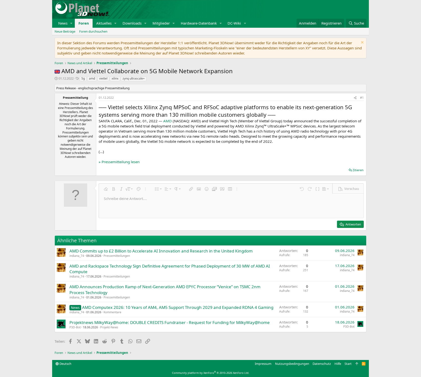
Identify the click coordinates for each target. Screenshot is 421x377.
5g (83, 78)
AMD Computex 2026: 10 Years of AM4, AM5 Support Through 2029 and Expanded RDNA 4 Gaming (177, 307)
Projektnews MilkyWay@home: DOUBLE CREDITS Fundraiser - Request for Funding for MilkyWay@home (169, 322)
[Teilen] (355, 98)
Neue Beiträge (65, 31)
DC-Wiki (234, 23)
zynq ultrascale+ (134, 78)
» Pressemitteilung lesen (119, 161)
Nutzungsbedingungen (292, 363)
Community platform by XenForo (210, 373)
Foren (83, 23)
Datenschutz (322, 363)
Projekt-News (109, 327)
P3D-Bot (75, 327)
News (62, 23)
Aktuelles (104, 23)
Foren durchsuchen (93, 31)
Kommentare (112, 312)
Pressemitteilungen (117, 256)
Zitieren (358, 170)
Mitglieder (161, 23)
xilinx (115, 78)
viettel (103, 78)
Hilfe (338, 363)
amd (92, 78)
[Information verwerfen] (362, 42)
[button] (71, 23)
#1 (362, 98)
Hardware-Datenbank (199, 23)
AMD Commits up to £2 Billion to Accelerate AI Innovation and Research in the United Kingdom (161, 251)
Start (348, 363)
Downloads (132, 23)
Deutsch (65, 363)
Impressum (263, 363)
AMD (167, 120)
